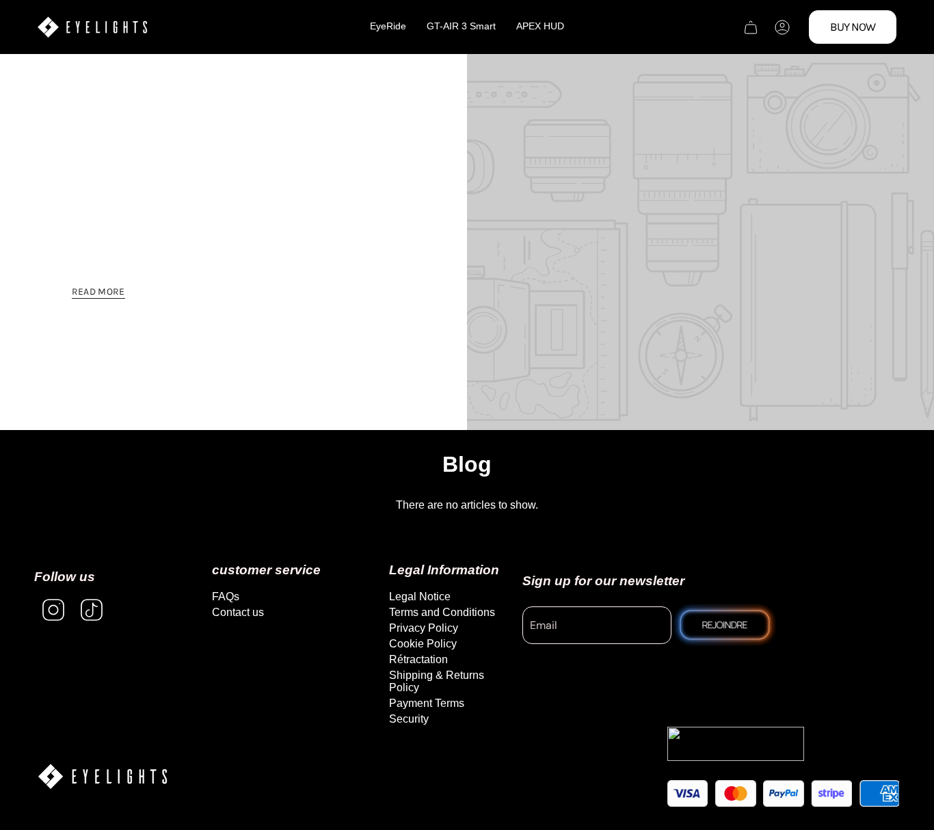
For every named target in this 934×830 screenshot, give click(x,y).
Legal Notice (420, 596)
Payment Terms (426, 703)
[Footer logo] (102, 776)
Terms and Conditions (442, 612)
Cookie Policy (423, 644)
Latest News (168, 203)
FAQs (225, 596)
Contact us (238, 612)
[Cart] (750, 27)
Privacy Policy (423, 628)
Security (409, 719)
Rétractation (418, 659)
